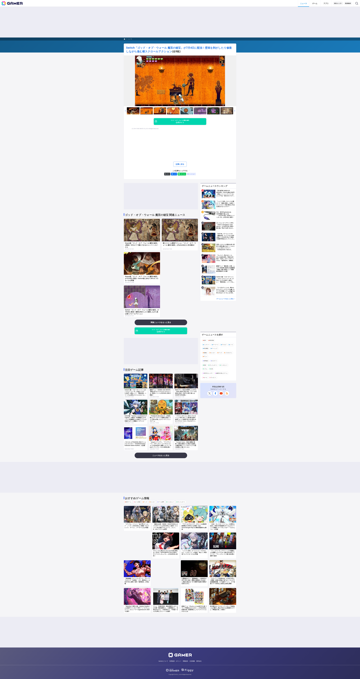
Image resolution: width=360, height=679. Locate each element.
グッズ (220, 353)
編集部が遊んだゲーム (221, 373)
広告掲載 (192, 661)
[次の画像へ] (180, 81)
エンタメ (213, 353)
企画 (212, 369)
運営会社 (199, 661)
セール (205, 377)
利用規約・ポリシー (175, 661)
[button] (125, 110)
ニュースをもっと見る (160, 455)
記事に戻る (180, 164)
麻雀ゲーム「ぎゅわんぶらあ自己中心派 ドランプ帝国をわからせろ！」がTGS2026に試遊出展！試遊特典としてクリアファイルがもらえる (194, 608)
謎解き (205, 353)
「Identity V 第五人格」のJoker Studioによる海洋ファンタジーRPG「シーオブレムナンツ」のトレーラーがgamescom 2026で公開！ (137, 608)
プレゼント (213, 377)
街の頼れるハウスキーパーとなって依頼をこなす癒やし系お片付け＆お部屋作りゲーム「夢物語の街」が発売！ (222, 607)
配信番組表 (348, 3)
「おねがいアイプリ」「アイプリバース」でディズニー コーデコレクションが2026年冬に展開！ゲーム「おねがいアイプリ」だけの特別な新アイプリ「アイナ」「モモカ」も (160, 445)
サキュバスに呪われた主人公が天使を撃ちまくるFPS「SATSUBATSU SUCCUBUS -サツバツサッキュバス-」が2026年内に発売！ (165, 553)
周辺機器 (206, 348)
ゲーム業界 (161, 502)
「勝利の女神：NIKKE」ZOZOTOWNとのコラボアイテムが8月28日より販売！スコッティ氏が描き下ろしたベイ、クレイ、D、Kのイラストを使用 (165, 526)
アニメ (205, 356)
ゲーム (314, 3)
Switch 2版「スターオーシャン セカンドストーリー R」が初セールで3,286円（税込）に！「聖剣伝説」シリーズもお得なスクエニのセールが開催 (135, 393)
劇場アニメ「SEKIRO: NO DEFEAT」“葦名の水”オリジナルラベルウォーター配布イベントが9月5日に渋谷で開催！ (161, 392)
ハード (231, 344)
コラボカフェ (228, 353)
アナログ (224, 344)
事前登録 (211, 340)
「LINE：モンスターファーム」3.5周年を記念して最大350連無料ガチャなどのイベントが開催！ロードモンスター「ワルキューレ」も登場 (222, 526)
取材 (205, 365)
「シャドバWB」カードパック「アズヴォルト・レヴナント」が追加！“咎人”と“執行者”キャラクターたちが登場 (194, 552)
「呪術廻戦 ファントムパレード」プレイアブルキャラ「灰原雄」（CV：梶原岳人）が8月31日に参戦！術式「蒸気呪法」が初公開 (137, 581)
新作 (205, 340)
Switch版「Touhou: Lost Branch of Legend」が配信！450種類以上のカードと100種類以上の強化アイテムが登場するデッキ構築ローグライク (136, 418)
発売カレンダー (338, 3)
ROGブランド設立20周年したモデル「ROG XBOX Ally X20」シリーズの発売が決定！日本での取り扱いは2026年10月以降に (186, 392)
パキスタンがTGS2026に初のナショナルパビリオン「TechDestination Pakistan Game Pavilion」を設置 (135, 443)
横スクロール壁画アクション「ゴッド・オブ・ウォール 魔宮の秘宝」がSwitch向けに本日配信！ (179, 244)
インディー (206, 344)
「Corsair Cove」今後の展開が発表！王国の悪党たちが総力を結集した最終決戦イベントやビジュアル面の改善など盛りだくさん (185, 444)
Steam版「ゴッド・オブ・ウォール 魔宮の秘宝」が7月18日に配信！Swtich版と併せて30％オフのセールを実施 (142, 278)
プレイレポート (213, 365)
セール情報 (137, 502)
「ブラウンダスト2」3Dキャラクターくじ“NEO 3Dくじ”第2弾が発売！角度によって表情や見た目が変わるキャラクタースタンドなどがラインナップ (185, 419)
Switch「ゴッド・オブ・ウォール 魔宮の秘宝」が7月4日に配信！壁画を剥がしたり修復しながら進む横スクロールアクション (142, 312)
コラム (205, 369)
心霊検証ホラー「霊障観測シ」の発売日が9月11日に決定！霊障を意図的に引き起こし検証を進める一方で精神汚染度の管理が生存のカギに (194, 581)
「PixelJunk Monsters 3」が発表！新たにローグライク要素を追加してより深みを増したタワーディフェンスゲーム (160, 418)
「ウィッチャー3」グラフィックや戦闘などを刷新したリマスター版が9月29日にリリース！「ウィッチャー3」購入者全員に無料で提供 (222, 553)
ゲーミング (214, 348)
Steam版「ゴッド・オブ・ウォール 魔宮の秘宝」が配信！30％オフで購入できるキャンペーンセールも (142, 245)
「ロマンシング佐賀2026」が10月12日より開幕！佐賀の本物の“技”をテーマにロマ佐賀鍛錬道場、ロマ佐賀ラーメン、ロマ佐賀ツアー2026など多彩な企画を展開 (222, 581)
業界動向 (206, 361)
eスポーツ (214, 361)
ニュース (303, 3)
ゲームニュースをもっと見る (225, 299)
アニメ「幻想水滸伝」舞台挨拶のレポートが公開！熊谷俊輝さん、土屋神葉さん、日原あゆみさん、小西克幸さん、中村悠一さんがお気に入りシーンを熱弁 (165, 608)
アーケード (215, 344)
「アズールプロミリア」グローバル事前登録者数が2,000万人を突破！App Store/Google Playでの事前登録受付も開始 (194, 526)
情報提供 (185, 661)
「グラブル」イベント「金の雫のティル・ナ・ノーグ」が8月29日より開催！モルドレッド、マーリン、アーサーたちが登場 (137, 525)
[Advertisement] (180, 22)
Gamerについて (163, 661)
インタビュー (224, 365)
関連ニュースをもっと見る (161, 322)
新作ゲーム (128, 502)
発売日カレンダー (208, 373)
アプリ (326, 3)
